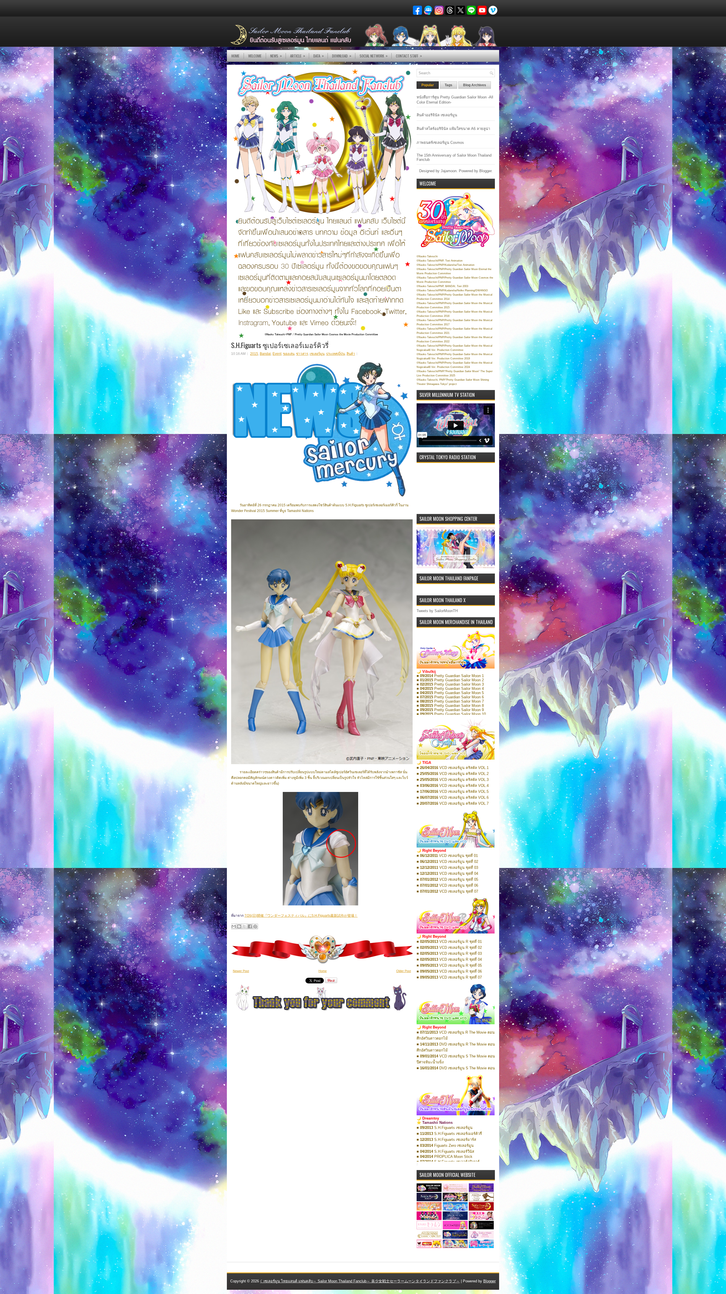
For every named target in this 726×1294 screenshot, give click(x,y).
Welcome (254, 56)
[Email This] (234, 926)
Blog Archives (474, 85)
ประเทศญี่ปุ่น (335, 354)
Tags (448, 85)
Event (277, 354)
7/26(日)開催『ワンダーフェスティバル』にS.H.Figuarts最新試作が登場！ (301, 916)
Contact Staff (409, 56)
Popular (427, 85)
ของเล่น (288, 354)
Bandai (265, 354)
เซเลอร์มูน (317, 354)
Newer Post (241, 971)
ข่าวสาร (302, 354)
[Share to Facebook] (250, 926)
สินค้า (351, 354)
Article (297, 56)
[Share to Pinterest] (255, 926)
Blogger (485, 171)
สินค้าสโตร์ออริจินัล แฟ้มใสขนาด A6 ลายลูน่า (453, 129)
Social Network (374, 56)
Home (235, 56)
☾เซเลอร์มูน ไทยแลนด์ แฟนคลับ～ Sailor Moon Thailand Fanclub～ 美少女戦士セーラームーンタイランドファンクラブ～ (360, 1281)
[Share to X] (244, 926)
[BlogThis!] (239, 926)
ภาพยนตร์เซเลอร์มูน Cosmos (440, 142)
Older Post (403, 971)
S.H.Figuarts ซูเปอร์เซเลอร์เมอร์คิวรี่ (280, 345)
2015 (254, 354)
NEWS (276, 56)
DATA (318, 56)
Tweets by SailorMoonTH (437, 611)
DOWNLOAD (341, 56)
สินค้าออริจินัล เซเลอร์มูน (437, 115)
